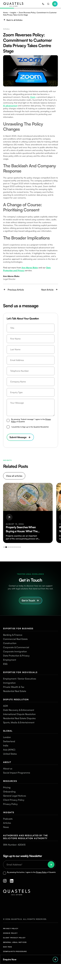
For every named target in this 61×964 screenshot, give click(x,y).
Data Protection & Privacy (16, 655)
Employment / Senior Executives (19, 678)
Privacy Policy (10, 804)
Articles (7, 822)
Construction (9, 643)
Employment (9, 659)
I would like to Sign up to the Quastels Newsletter (30, 427)
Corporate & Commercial (16, 647)
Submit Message (18, 437)
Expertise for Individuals (20, 672)
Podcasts (7, 818)
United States (10, 753)
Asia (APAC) (9, 749)
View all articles (14, 475)
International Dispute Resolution (19, 714)
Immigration (9, 682)
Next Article (47, 289)
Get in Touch (28, 600)
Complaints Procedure (15, 951)
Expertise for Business (18, 628)
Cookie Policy (10, 933)
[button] (4, 547)
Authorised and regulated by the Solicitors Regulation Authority (25, 836)
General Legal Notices (14, 795)
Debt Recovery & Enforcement (18, 710)
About (7, 762)
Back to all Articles (14, 20)
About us (7, 768)
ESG (5, 663)
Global (8, 731)
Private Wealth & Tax (13, 687)
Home (5, 12)
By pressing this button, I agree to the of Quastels (31, 872)
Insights (13, 12)
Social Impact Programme (16, 772)
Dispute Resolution (16, 699)
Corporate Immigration (15, 651)
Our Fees (7, 947)
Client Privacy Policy (13, 799)
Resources (10, 781)
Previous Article (16, 289)
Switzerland (9, 741)
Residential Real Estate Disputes (19, 718)
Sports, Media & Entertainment (18, 722)
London (7, 737)
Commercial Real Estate (15, 639)
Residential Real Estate (14, 691)
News (6, 827)
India (5, 745)
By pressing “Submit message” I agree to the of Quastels (31, 420)
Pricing (6, 787)
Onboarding (9, 791)
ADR (5, 705)
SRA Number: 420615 (14, 844)
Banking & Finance (12, 634)
